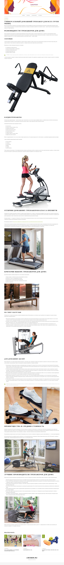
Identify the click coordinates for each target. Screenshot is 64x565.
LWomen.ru (32, 558)
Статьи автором (34, 15)
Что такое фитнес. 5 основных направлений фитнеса (11, 550)
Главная (23, 15)
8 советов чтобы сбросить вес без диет (50, 550)
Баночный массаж (27, 549)
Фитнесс (6, 18)
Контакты (28, 15)
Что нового (40, 15)
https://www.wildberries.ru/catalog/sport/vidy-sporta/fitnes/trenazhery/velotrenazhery (28, 221)
